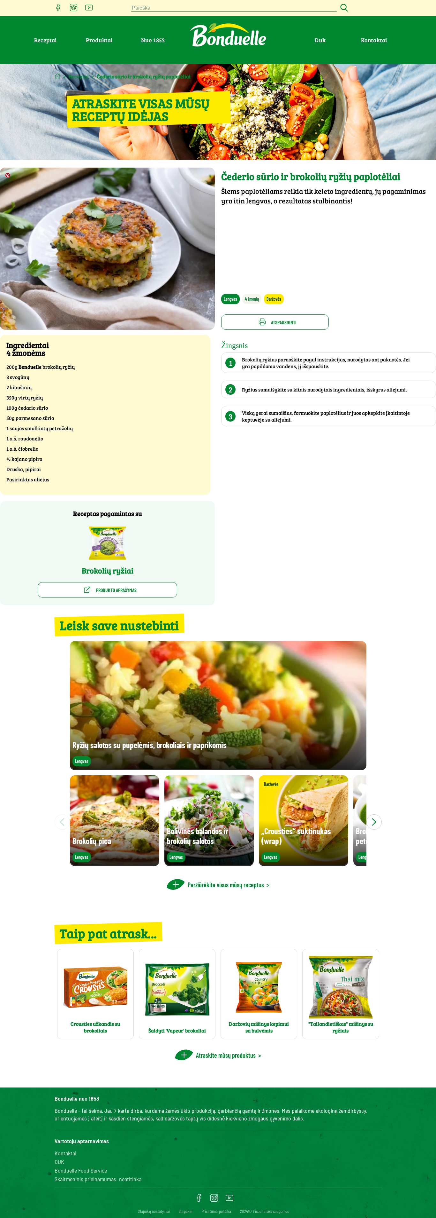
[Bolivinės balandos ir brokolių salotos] (209, 863)
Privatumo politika (216, 1211)
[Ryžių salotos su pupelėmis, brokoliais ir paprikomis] (218, 767)
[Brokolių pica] (114, 863)
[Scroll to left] (62, 822)
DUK (59, 1161)
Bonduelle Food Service (81, 1170)
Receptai (45, 40)
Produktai (99, 40)
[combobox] (234, 8)
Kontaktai (374, 40)
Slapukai (186, 1211)
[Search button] (343, 8)
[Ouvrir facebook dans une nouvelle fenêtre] (58, 9)
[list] (218, 822)
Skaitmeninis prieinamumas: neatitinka (98, 1178)
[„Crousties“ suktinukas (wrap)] (303, 863)
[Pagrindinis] (58, 76)
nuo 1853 (153, 40)
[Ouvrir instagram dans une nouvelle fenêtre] (74, 9)
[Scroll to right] (374, 822)
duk (320, 40)
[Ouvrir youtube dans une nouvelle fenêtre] (89, 9)
